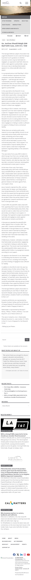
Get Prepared (18, 541)
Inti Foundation (19, 574)
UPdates (16, 21)
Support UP (6, 547)
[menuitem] (7, 21)
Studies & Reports (8, 32)
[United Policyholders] (6, 3)
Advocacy (5, 544)
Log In (16, 569)
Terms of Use (18, 568)
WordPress (24, 572)
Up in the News (6, 21)
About (10, 538)
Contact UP (26, 568)
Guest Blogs (6, 24)
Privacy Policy (18, 567)
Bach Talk (25, 21)
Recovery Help (6, 541)
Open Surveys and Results (10, 28)
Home (3, 538)
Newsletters (17, 24)
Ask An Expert (15, 544)
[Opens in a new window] (7, 558)
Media (16, 538)
